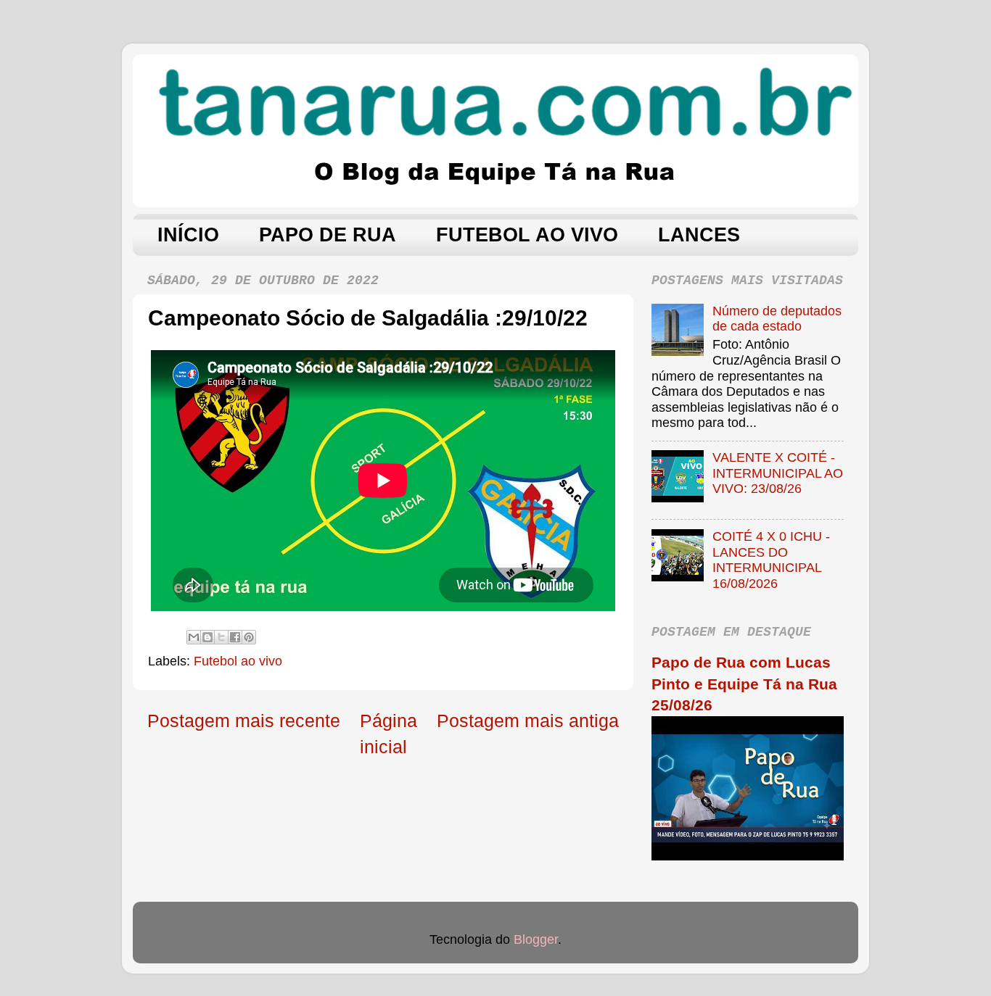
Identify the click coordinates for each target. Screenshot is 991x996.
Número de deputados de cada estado (777, 319)
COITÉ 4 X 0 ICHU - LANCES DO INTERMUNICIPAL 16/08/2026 (771, 560)
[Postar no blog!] (207, 637)
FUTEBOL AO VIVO (527, 235)
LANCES (699, 235)
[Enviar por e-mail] (193, 637)
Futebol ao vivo (238, 661)
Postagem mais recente (243, 720)
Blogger (536, 939)
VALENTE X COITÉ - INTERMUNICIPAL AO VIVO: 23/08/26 (777, 473)
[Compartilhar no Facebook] (235, 637)
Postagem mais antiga (528, 720)
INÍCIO (188, 235)
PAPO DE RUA (327, 235)
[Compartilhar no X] (221, 637)
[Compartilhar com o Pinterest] (249, 637)
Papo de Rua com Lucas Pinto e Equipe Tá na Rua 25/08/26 (744, 683)
